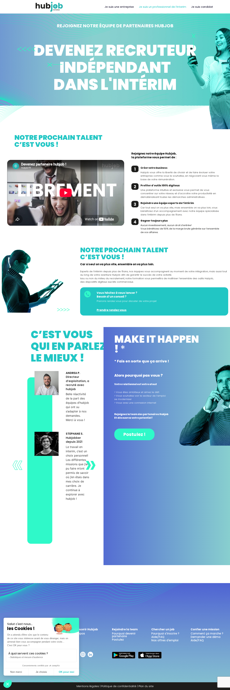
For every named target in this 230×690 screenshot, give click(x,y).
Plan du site (146, 686)
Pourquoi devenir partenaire (124, 635)
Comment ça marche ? (207, 633)
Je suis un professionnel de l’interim (162, 7)
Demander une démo (205, 637)
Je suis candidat (202, 7)
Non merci (16, 671)
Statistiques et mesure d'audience (26, 657)
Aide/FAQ (157, 637)
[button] (7, 684)
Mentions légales (88, 686)
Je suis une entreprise (119, 7)
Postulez (118, 639)
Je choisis (41, 671)
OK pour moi (66, 671)
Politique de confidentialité (118, 686)
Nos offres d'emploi (164, 640)
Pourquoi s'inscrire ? (165, 633)
